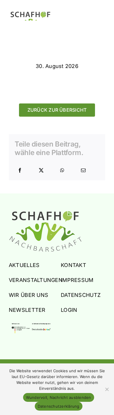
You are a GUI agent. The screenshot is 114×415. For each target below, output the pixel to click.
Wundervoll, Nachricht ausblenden (58, 397)
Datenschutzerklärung (59, 406)
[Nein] (107, 389)
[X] (41, 170)
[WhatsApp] (62, 170)
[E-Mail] (83, 170)
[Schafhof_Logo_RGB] (45, 213)
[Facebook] (20, 170)
